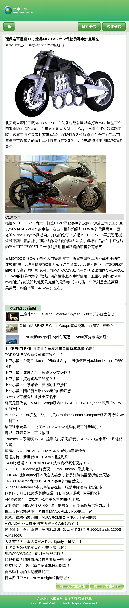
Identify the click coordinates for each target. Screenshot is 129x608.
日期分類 (89, 26)
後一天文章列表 (107, 586)
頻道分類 (114, 26)
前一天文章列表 (72, 586)
